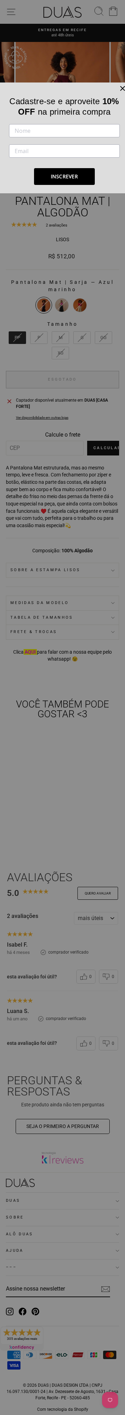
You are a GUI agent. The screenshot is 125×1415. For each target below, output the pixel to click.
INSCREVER (64, 176)
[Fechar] (122, 88)
